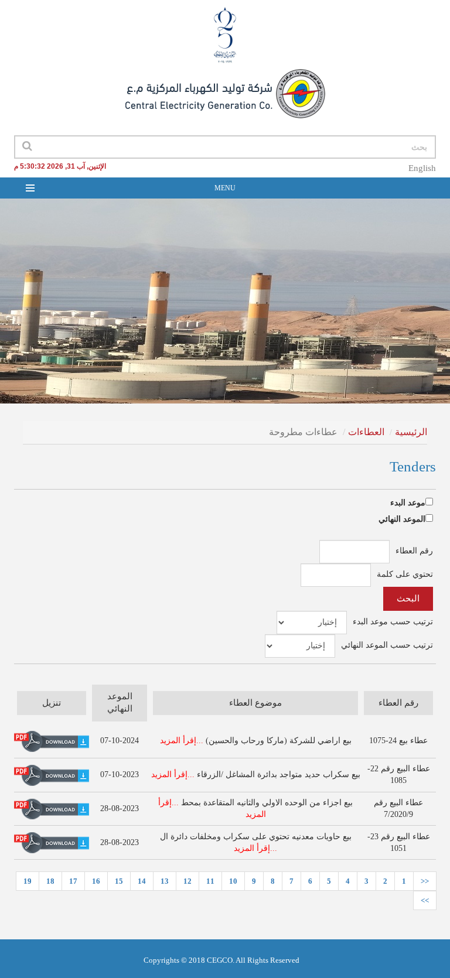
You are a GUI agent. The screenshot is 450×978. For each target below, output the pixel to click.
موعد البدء (407, 502)
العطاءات (366, 432)
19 (27, 881)
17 (73, 881)
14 (142, 881)
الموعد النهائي (402, 519)
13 (165, 881)
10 (233, 881)
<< (425, 881)
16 (96, 881)
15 (119, 881)
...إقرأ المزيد (181, 740)
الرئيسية (411, 432)
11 (210, 881)
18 (50, 881)
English (422, 168)
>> (425, 900)
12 (187, 881)
